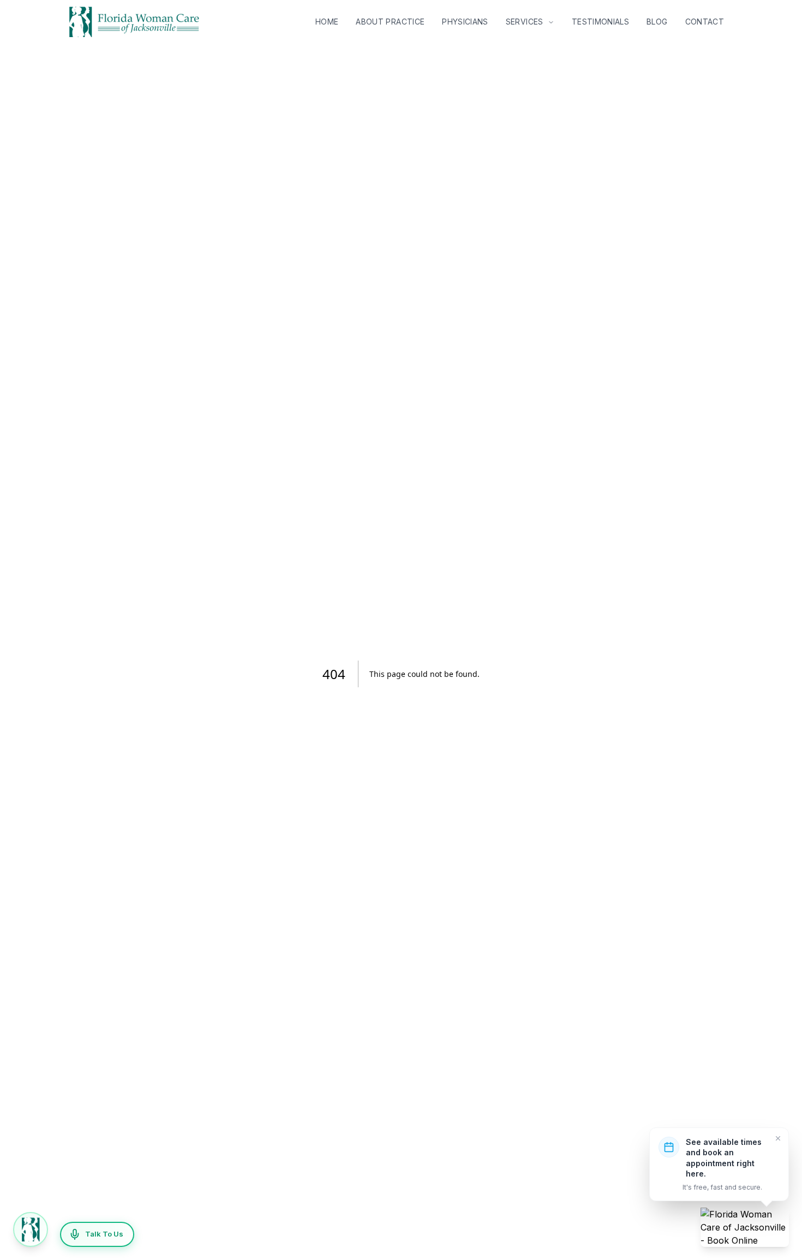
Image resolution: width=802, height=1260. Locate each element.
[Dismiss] (778, 1138)
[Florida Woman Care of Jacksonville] (745, 1227)
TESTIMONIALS (600, 21)
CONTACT (704, 21)
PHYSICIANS (465, 21)
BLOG (657, 21)
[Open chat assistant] (30, 1229)
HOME (326, 21)
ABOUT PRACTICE (390, 21)
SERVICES (526, 21)
